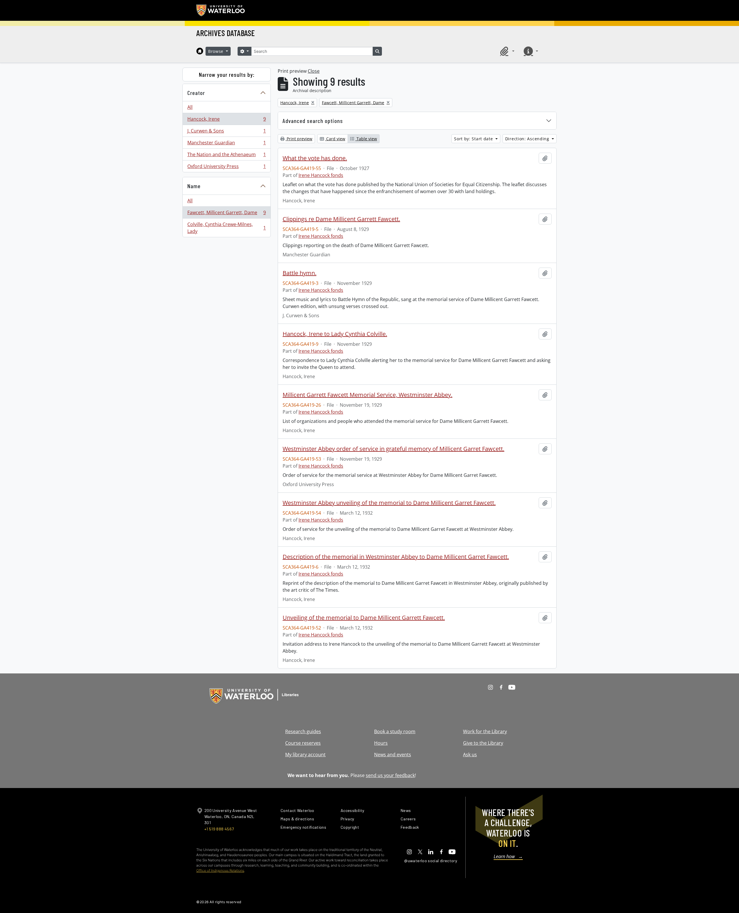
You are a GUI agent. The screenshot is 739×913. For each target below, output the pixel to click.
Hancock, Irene (226, 120)
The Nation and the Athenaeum (226, 155)
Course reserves (303, 743)
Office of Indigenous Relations (220, 870)
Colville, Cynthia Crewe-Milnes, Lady (226, 227)
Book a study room (394, 731)
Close (314, 71)
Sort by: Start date (474, 138)
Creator (196, 92)
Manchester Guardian (226, 144)
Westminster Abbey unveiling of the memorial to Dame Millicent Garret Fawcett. (389, 502)
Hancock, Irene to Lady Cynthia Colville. (335, 334)
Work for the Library (485, 731)
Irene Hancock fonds (320, 175)
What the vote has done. (315, 158)
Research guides (303, 731)
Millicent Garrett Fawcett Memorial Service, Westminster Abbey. (367, 394)
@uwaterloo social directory (430, 860)
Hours (381, 743)
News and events (392, 754)
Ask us (470, 754)
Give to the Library (483, 743)
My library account (305, 754)
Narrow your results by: (227, 74)
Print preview (298, 138)
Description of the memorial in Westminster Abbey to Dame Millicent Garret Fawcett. (396, 556)
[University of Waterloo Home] (220, 10)
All (190, 107)
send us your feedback (390, 775)
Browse (216, 51)
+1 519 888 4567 (219, 828)
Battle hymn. (299, 273)
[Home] (199, 51)
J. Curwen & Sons (226, 132)
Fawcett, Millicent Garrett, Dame (226, 214)
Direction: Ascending (528, 138)
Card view (335, 138)
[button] (506, 51)
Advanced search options (313, 120)
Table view (366, 138)
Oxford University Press (226, 167)
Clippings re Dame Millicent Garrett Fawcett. (341, 219)
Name (194, 185)
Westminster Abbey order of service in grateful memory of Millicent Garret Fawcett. (393, 448)
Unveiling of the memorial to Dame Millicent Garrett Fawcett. (364, 617)
